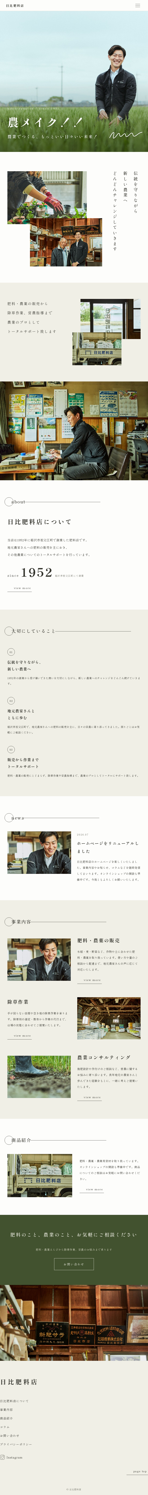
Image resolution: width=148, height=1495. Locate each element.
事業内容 (6, 1409)
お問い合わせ (74, 1264)
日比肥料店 (15, 5)
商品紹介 (6, 1418)
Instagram (14, 1457)
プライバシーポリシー (16, 1444)
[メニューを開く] (137, 5)
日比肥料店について (14, 1401)
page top (140, 1471)
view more (22, 588)
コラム (5, 1427)
